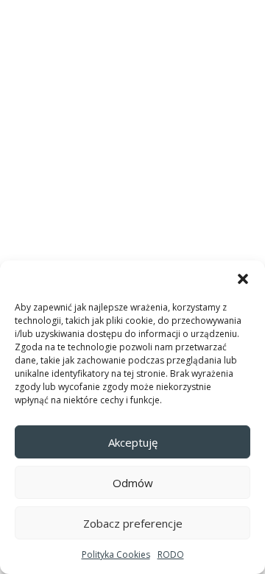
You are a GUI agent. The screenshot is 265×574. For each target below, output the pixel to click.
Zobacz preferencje (133, 523)
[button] (243, 279)
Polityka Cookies (116, 554)
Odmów (133, 482)
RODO (171, 554)
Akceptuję (133, 442)
